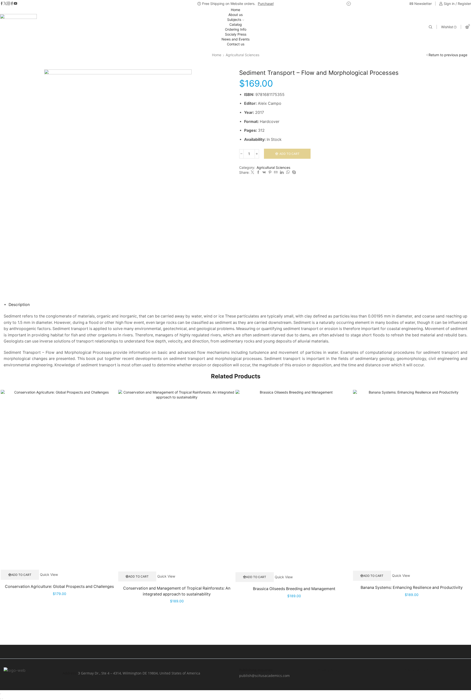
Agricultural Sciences (242, 55)
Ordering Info (235, 29)
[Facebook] (1, 4)
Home (235, 10)
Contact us (235, 44)
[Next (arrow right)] (2, 698)
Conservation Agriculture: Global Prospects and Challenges (59, 586)
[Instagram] (8, 4)
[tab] (19, 304)
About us (235, 15)
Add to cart (289, 154)
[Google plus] (12, 4)
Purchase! (266, 3)
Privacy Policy (329, 670)
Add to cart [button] (21, 575)
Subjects (234, 19)
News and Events (235, 39)
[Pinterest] (270, 172)
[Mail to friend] (276, 172)
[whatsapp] (288, 172)
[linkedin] (282, 172)
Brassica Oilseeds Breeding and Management (294, 588)
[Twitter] (5, 4)
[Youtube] (15, 4)
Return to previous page (448, 55)
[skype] (293, 172)
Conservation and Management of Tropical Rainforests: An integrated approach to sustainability (176, 591)
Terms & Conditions (412, 670)
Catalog (235, 24)
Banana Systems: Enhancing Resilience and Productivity (412, 587)
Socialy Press (235, 34)
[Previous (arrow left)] (0, 698)
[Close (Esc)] (0, 693)
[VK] (264, 172)
